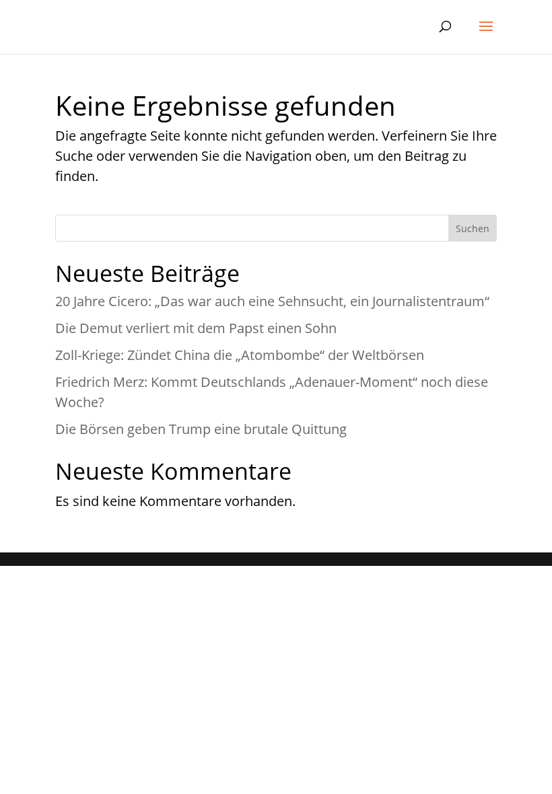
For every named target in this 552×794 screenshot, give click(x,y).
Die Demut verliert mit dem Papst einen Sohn (196, 328)
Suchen (472, 228)
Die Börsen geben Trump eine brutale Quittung (201, 429)
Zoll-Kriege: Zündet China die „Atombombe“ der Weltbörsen (239, 355)
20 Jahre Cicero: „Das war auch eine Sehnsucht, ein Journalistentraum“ (272, 301)
